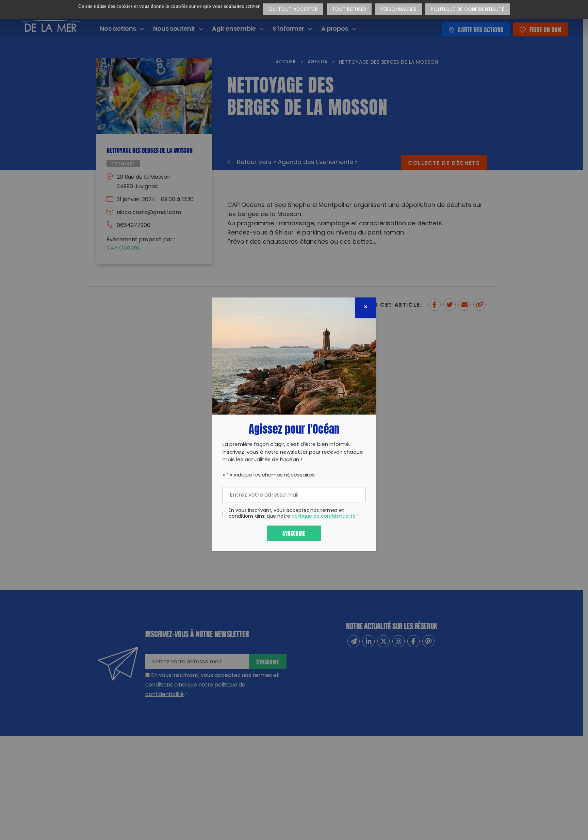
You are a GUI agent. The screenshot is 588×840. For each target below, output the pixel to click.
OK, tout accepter (293, 10)
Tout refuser (349, 10)
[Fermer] (365, 307)
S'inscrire (293, 532)
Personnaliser (398, 10)
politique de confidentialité (324, 516)
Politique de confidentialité (467, 10)
